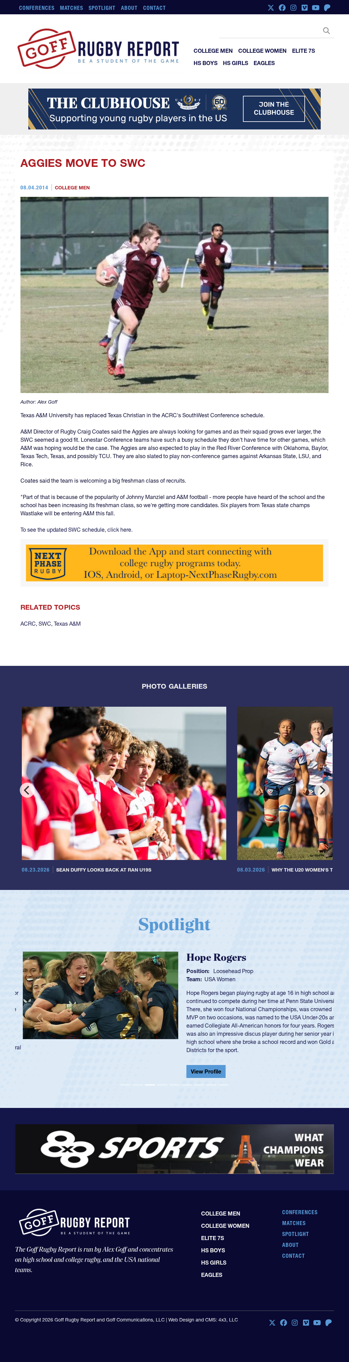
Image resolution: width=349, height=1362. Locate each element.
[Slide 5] (174, 1079)
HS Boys (205, 63)
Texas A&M (67, 623)
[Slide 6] (187, 1079)
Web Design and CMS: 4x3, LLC (203, 1314)
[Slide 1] (125, 1079)
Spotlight (102, 7)
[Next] (321, 790)
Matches (72, 7)
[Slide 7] (199, 1079)
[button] (39, 1015)
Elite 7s (303, 50)
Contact (154, 7)
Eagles (264, 63)
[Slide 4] (162, 1079)
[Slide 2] (138, 1079)
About (129, 7)
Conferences (37, 7)
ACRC (28, 623)
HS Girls (235, 63)
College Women (262, 50)
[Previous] (27, 790)
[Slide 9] (223, 1079)
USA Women (212, 979)
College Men (213, 50)
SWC (45, 623)
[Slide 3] (150, 1079)
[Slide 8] (211, 1079)
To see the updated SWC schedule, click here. (77, 529)
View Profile (198, 1071)
